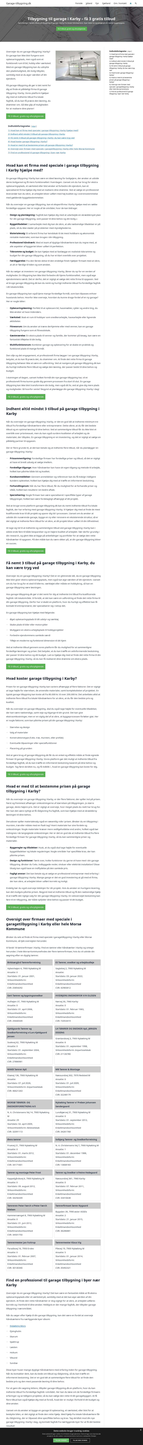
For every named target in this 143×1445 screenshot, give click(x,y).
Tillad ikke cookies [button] (80, 1440)
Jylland (89, 3)
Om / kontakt (120, 3)
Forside (78, 3)
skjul (34, 126)
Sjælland (106, 3)
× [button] (140, 1430)
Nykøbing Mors (18, 1325)
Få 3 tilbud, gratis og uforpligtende (71, 29)
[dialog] (71, 1436)
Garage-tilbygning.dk (18, 3)
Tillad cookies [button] (61, 1440)
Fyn (97, 3)
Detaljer (93, 1436)
